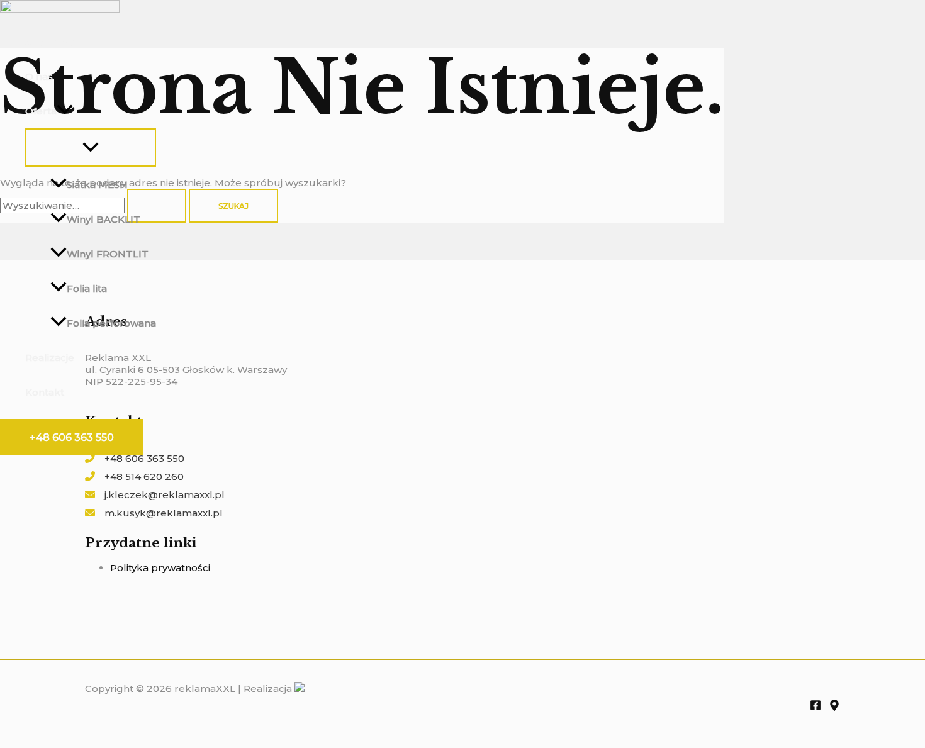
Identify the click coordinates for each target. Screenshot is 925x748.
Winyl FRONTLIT (108, 254)
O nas (39, 76)
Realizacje (49, 358)
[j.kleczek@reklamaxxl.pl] (155, 495)
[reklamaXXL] (60, 9)
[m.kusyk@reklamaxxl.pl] (154, 513)
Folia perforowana (111, 323)
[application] (65, 111)
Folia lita (87, 288)
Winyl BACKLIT (103, 219)
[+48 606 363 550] (134, 458)
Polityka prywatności (160, 568)
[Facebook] (815, 707)
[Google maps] (834, 707)
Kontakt (44, 392)
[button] (71, 437)
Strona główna (60, 42)
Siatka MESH (97, 185)
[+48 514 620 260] (134, 477)
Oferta (41, 111)
